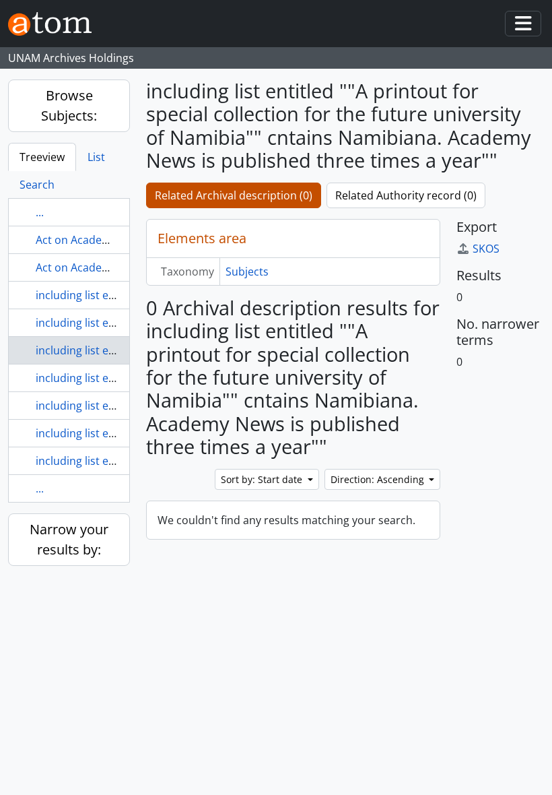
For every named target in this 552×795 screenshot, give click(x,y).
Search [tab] (37, 184)
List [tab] (96, 157)
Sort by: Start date (263, 479)
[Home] (55, 24)
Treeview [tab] (42, 157)
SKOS (486, 248)
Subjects (247, 271)
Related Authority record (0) (406, 195)
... (40, 212)
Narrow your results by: (69, 539)
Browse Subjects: (69, 105)
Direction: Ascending (379, 479)
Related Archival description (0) (233, 195)
